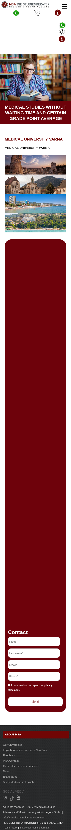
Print (21, 827)
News (6, 771)
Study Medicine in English (18, 781)
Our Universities (12, 744)
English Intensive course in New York (25, 750)
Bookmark (44, 827)
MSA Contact (11, 760)
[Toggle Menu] (64, 6)
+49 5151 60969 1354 (50, 822)
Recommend (31, 827)
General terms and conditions (20, 766)
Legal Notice (11, 827)
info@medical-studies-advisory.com (24, 817)
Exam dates (10, 776)
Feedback (9, 755)
